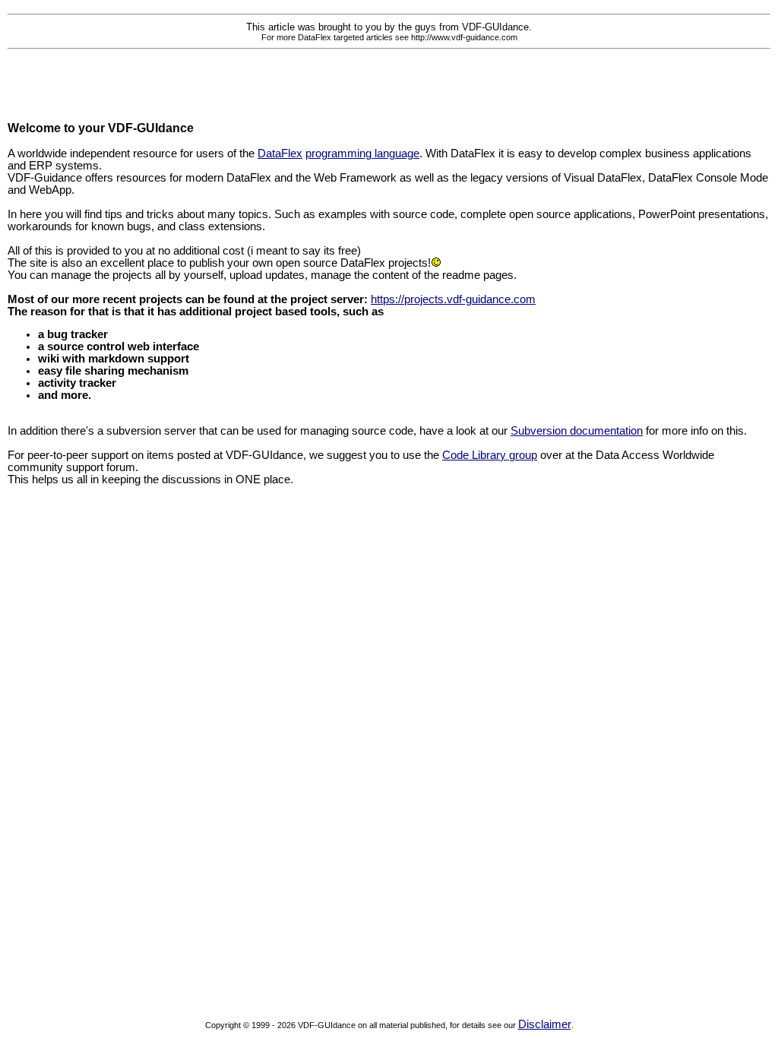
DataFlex (280, 153)
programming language (362, 153)
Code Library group (489, 455)
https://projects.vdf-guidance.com (453, 299)
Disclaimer (544, 1024)
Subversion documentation (577, 431)
